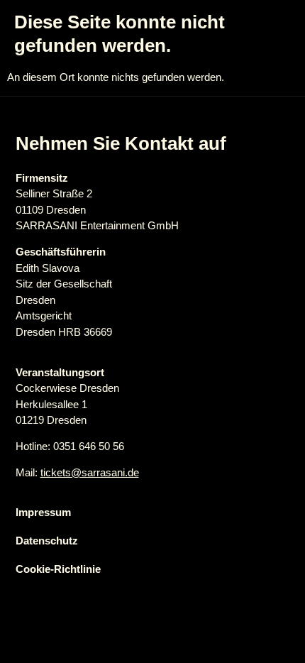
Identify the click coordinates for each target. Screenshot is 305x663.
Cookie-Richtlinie (58, 569)
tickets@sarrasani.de (89, 472)
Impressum (43, 512)
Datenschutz (47, 541)
